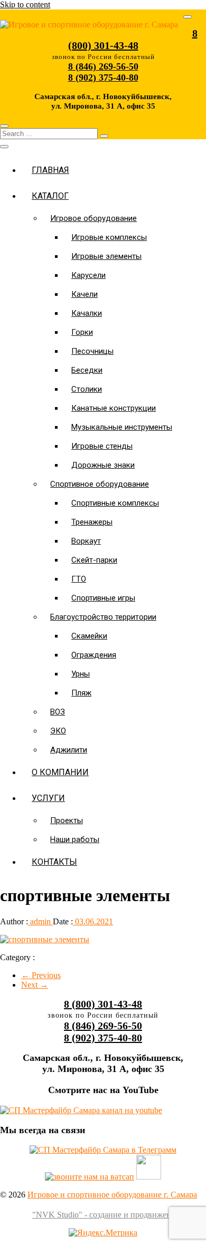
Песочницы (92, 351)
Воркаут (86, 541)
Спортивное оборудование (99, 484)
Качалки (86, 313)
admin (40, 921)
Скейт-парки (94, 560)
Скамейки (89, 636)
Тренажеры (92, 522)
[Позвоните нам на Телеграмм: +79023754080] (103, 1149)
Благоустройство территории (103, 617)
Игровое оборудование (93, 218)
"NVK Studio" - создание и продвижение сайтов (119, 1214)
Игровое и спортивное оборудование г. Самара (112, 1194)
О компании (60, 772)
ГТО (78, 579)
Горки (82, 332)
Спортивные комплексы (115, 503)
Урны (80, 674)
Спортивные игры (103, 598)
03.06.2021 (93, 921)
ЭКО (58, 731)
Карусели (88, 275)
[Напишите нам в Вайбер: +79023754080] (148, 1176)
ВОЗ (57, 712)
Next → (34, 984)
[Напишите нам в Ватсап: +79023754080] (89, 1176)
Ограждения (93, 655)
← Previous (41, 975)
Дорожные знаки (103, 465)
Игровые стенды (102, 446)
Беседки (86, 370)
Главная (50, 170)
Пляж (81, 693)
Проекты (66, 820)
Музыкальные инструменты (121, 427)
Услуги (48, 798)
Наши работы (74, 839)
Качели (84, 294)
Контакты (54, 862)
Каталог (50, 196)
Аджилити (68, 750)
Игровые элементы (106, 256)
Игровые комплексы (109, 237)
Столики (86, 389)
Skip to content (25, 4)
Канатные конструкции (113, 408)
